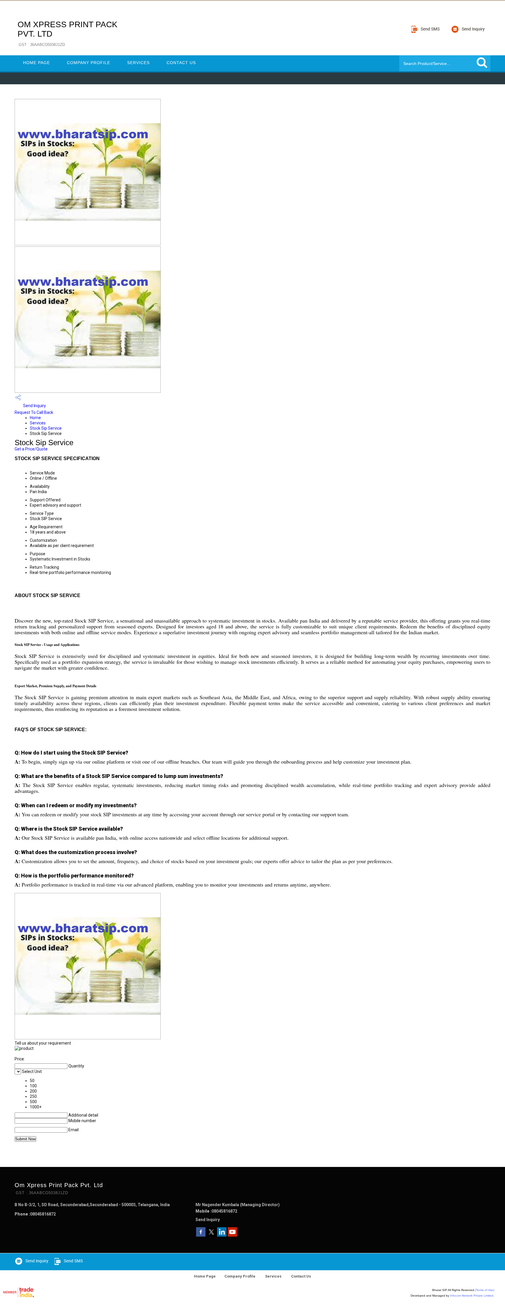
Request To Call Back (34, 412)
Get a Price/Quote (31, 449)
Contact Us (181, 62)
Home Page (36, 62)
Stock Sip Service (46, 428)
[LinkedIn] (221, 1235)
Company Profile (88, 62)
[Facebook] (200, 1235)
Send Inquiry (34, 405)
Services (138, 62)
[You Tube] (232, 1235)
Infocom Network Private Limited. (472, 1295)
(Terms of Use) (484, 1290)
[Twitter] (211, 1235)
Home (35, 417)
